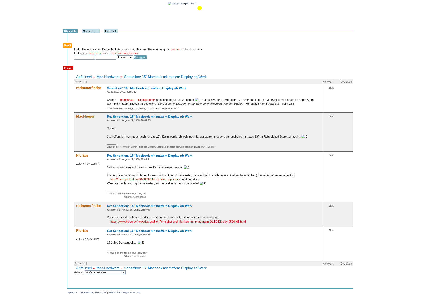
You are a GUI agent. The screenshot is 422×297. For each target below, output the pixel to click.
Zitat (331, 87)
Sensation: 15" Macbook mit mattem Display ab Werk (146, 88)
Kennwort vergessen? (124, 53)
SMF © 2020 (115, 292)
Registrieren (96, 53)
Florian (82, 155)
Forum (68, 68)
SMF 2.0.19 (101, 292)
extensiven (127, 99)
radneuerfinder (88, 88)
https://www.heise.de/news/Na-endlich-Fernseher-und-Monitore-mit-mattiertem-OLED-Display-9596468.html (178, 221)
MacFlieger (85, 116)
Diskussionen (146, 99)
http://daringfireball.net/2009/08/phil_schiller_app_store (145, 179)
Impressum (72, 292)
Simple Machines (131, 292)
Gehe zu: (79, 272)
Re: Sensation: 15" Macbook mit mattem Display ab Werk (149, 116)
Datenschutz (86, 292)
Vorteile (175, 49)
